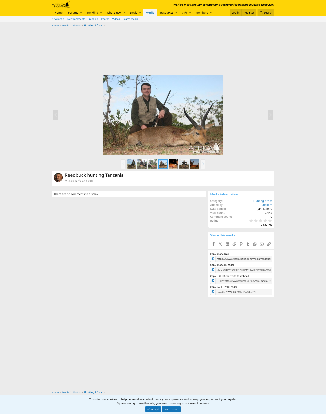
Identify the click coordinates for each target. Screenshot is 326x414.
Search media (130, 19)
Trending (92, 12)
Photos (105, 19)
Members (201, 12)
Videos (116, 19)
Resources (166, 12)
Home (58, 12)
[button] (81, 12)
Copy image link (219, 254)
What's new (114, 12)
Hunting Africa (262, 201)
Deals (133, 12)
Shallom (72, 181)
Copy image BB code (221, 265)
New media (58, 19)
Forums (73, 12)
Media (150, 12)
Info (184, 12)
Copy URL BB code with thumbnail (229, 276)
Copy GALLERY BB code (223, 287)
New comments (76, 19)
